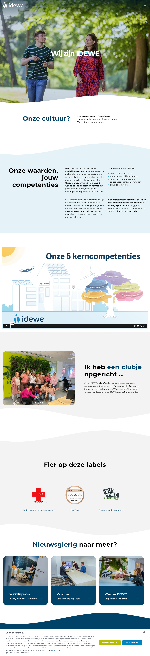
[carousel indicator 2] (37, 403)
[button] (50, 652)
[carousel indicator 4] (41, 403)
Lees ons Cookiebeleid (52, 650)
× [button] (147, 632)
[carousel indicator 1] (35, 403)
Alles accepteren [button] (109, 642)
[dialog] (75, 642)
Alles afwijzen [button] (132, 642)
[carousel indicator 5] (42, 403)
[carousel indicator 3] (39, 403)
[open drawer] (144, 5)
